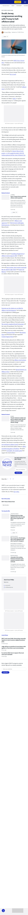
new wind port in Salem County (10, 444)
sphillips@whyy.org (9, 587)
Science (13, 194)
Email (13, 478)
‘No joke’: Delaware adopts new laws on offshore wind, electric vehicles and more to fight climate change (18, 420)
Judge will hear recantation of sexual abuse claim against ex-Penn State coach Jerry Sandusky (14, 647)
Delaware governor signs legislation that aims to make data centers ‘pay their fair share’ (18, 518)
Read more (6, 582)
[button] (3, 910)
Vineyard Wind (11, 332)
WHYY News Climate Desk (7, 10)
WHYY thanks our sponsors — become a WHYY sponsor (14, 123)
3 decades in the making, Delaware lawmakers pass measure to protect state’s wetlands (17, 559)
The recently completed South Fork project (13, 324)
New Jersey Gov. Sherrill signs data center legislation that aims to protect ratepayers (18, 539)
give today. (16, 491)
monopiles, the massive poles (14, 450)
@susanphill (7, 585)
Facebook (7, 478)
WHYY (5, 2)
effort (14, 98)
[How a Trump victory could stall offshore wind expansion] (5, 197)
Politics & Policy (6, 5)
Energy (13, 5)
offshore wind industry (20, 360)
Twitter (10, 478)
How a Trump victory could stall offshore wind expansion (18, 197)
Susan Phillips (8, 32)
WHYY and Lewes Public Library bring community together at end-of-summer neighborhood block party (14, 640)
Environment (19, 5)
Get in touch (13, 74)
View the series (6, 505)
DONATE (18, 2)
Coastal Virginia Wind (7, 336)
